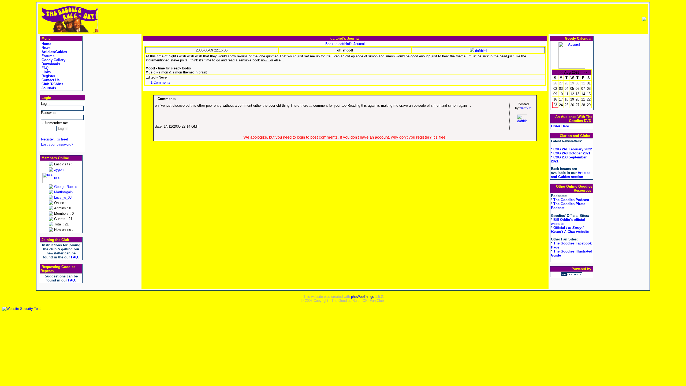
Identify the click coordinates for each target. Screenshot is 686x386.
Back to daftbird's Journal (345, 44)
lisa (56, 178)
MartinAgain (63, 192)
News (45, 48)
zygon (59, 170)
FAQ (44, 68)
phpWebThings (362, 297)
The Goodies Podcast (571, 200)
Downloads (50, 64)
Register (47, 76)
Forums (47, 56)
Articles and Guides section (570, 175)
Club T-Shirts (51, 84)
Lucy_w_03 (63, 197)
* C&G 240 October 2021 (570, 153)
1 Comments (160, 82)
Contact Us (49, 80)
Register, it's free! (54, 139)
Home (45, 44)
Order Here (560, 126)
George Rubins (65, 187)
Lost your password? (57, 144)
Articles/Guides (53, 52)
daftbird (480, 51)
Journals (48, 88)
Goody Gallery (52, 60)
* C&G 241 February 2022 (571, 149)
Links (45, 72)
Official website (570, 230)
